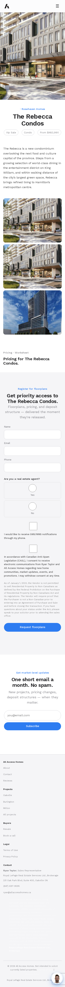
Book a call (9, 835)
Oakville (7, 795)
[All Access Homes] (6, 6)
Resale (7, 829)
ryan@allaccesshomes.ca (17, 892)
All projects (9, 814)
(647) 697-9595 (11, 886)
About (6, 768)
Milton (6, 808)
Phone (7, 459)
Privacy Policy (10, 856)
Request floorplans (32, 627)
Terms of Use (10, 850)
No (32, 513)
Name (7, 426)
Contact (7, 774)
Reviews (7, 780)
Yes (32, 495)
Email (7, 443)
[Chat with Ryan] (57, 978)
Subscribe (32, 726)
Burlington (8, 802)
